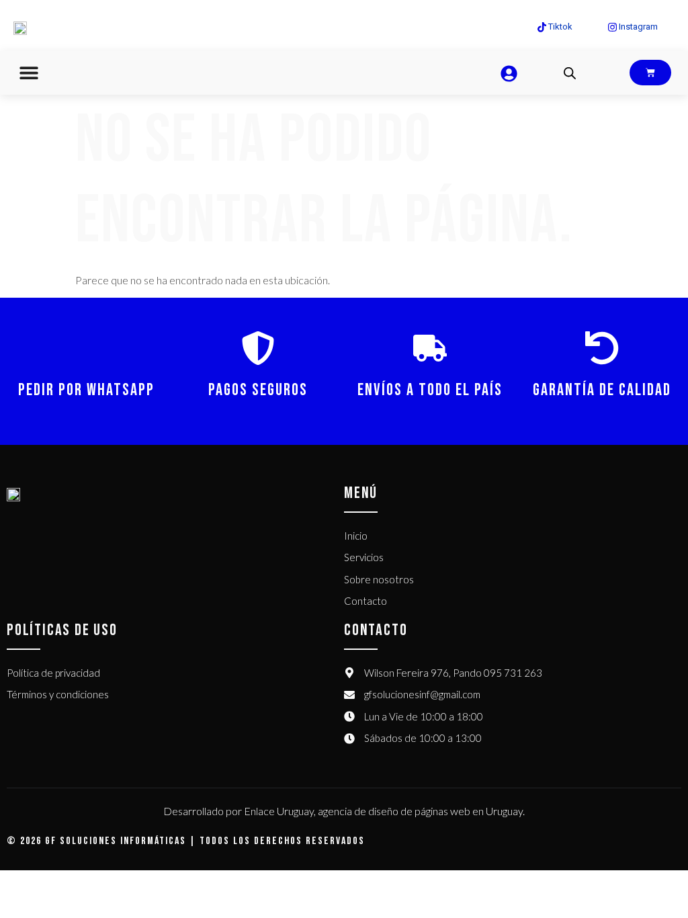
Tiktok (559, 26)
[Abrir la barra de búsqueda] (569, 73)
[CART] (650, 72)
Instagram (637, 26)
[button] (28, 73)
